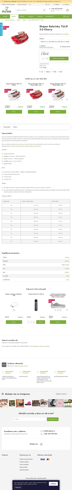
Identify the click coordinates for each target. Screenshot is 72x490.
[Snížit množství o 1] (43, 58)
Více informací (65, 34)
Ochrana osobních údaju (31, 478)
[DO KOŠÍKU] (40, 322)
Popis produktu (7, 127)
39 (15, 100)
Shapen (44, 67)
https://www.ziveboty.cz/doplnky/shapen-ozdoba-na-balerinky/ (23, 146)
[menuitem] (6, 16)
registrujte (46, 346)
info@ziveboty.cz (49, 431)
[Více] (66, 16)
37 (10, 100)
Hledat (44, 10)
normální (67, 268)
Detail (14, 112)
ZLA (14, 310)
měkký (67, 276)
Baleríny (67, 261)
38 (12, 100)
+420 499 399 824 (57, 8)
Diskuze (15, 127)
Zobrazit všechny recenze (21, 366)
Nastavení (18, 487)
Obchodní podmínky (24, 469)
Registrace (66, 4)
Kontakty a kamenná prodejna (8, 4)
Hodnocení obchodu (22, 4)
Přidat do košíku (59, 58)
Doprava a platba (23, 467)
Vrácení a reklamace (24, 464)
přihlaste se (37, 346)
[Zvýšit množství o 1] (47, 58)
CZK (48, 4)
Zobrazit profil (61, 394)
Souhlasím (53, 484)
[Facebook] (41, 444)
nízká (67, 279)
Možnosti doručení (66, 46)
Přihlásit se (53, 419)
